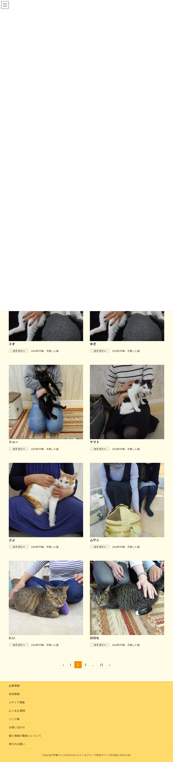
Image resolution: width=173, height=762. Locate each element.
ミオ (12, 344)
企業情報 (14, 685)
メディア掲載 (17, 702)
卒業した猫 (52, 350)
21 (101, 665)
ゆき (93, 344)
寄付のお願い (17, 744)
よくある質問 (17, 710)
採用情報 (14, 694)
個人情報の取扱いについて (25, 735)
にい (12, 638)
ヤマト (94, 442)
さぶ (12, 540)
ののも (94, 638)
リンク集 (14, 719)
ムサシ (94, 540)
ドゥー (13, 442)
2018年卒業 (37, 350)
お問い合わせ (17, 727)
